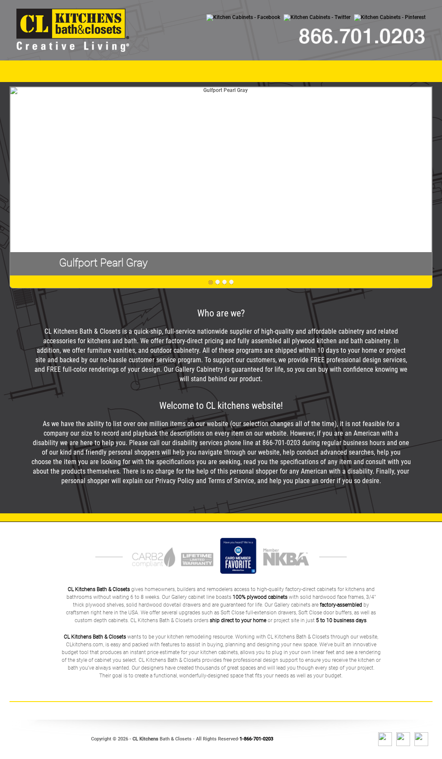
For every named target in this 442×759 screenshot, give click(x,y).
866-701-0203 (281, 443)
